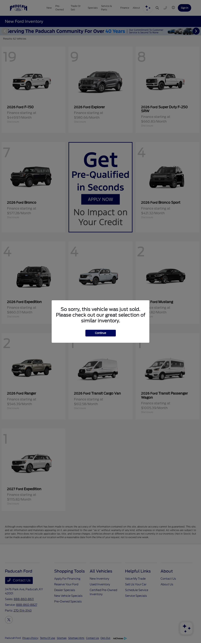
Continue (100, 333)
